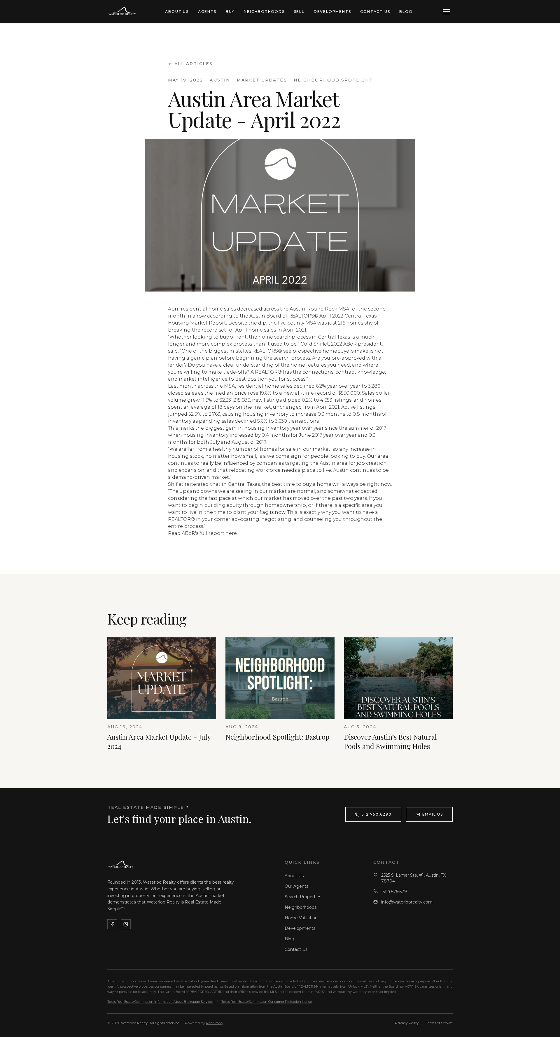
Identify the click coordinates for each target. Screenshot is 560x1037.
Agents (207, 11)
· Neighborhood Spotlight (331, 80)
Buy (230, 11)
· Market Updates (260, 80)
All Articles (193, 63)
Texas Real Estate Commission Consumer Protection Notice (266, 1002)
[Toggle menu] (447, 12)
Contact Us (375, 11)
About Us (176, 11)
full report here (218, 533)
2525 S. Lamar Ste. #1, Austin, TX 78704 (413, 878)
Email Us (432, 814)
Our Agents (296, 886)
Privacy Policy (407, 1023)
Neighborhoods (264, 11)
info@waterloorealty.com (407, 902)
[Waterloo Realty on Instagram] (126, 924)
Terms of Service (439, 1023)
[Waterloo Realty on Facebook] (112, 924)
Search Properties (303, 896)
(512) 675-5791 (395, 891)
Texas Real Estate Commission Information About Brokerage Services (160, 1002)
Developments (332, 11)
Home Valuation (301, 917)
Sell (299, 11)
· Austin (218, 80)
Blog (405, 11)
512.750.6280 (377, 814)
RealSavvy (214, 1023)
